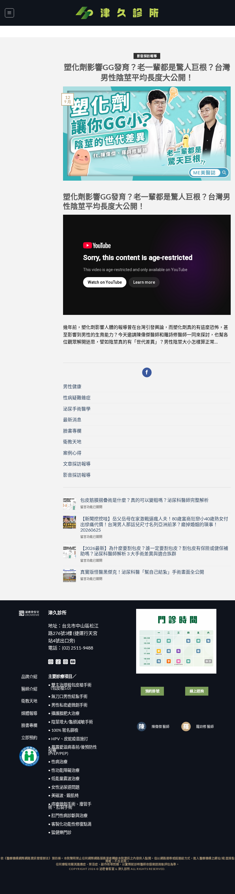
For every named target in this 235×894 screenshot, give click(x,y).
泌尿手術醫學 (77, 408)
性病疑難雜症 (77, 397)
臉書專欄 (72, 430)
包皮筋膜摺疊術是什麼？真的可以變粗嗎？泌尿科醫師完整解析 (144, 500)
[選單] (9, 12)
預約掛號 (152, 691)
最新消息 (72, 419)
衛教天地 (72, 441)
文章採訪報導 (77, 463)
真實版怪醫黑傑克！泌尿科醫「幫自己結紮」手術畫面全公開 (142, 572)
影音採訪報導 (147, 56)
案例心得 (72, 452)
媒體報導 (29, 713)
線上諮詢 (197, 691)
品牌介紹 (29, 676)
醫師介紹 (29, 688)
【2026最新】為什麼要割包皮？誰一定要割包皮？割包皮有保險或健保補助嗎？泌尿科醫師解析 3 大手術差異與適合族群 (154, 550)
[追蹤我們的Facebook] (147, 372)
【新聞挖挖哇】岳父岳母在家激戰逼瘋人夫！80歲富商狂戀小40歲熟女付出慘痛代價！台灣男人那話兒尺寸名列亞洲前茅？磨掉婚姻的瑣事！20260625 (154, 524)
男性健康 (72, 386)
